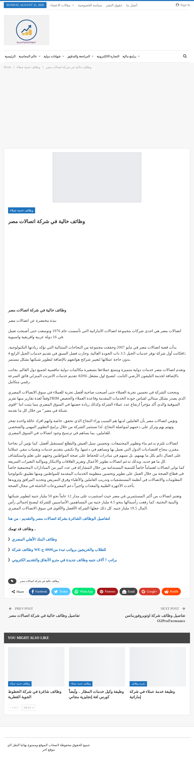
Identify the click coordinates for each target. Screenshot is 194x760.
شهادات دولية (52, 56)
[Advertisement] (97, 109)
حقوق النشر (114, 5)
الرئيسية (10, 56)
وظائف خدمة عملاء (21, 210)
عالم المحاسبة (28, 56)
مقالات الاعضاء (60, 5)
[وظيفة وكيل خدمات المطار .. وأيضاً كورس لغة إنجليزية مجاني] (97, 667)
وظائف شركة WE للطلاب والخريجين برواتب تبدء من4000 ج (59, 550)
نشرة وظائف (138, 683)
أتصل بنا (131, 5)
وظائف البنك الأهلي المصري (34, 539)
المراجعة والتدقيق (78, 56)
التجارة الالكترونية (108, 56)
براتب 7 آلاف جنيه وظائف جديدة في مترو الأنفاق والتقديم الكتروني (64, 560)
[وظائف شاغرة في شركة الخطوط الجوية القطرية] (36, 667)
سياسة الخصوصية (90, 5)
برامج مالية (129, 56)
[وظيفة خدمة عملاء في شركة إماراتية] (158, 667)
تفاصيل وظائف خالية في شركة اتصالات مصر (44, 616)
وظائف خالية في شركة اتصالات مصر (39, 581)
